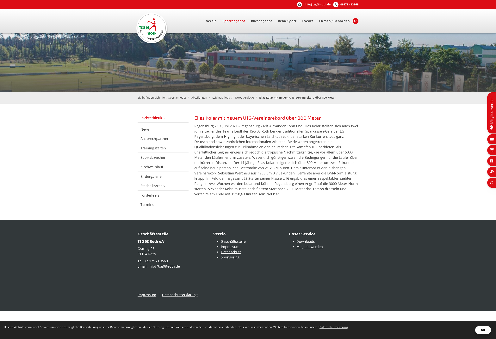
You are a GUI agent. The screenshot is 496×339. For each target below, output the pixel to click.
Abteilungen (199, 97)
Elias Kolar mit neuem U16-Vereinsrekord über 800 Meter (297, 97)
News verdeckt (244, 97)
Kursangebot (261, 21)
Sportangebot (233, 21)
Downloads (305, 241)
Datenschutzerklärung (180, 294)
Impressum (230, 246)
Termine (147, 204)
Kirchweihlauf (151, 166)
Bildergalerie (151, 176)
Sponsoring (230, 257)
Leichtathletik (221, 97)
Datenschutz (231, 252)
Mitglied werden (309, 246)
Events (307, 21)
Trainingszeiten (153, 148)
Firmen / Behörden (334, 21)
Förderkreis (149, 195)
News (145, 129)
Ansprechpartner (154, 138)
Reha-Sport (287, 21)
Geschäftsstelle (233, 241)
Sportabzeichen (153, 157)
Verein (211, 21)
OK (483, 330)
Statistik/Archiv (152, 185)
